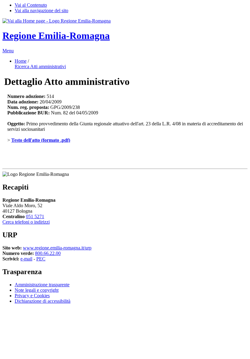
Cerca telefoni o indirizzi (26, 222)
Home (21, 61)
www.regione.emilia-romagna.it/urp (57, 247)
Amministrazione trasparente (42, 284)
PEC (40, 258)
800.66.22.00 (48, 253)
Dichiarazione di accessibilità (42, 301)
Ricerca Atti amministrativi (40, 66)
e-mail (26, 258)
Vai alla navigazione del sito (41, 10)
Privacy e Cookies (32, 295)
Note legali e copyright (37, 290)
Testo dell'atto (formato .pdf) (40, 140)
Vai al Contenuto (31, 5)
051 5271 (35, 216)
